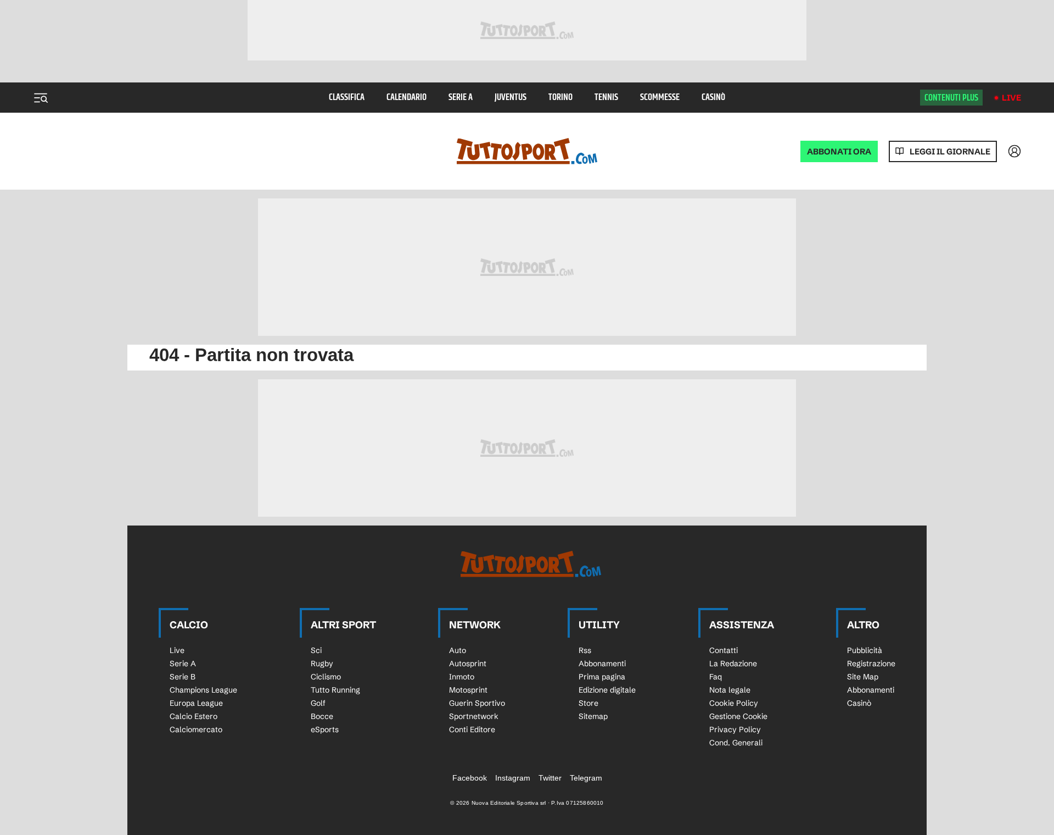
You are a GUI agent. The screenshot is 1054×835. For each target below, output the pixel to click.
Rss (585, 650)
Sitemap (593, 716)
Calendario (406, 97)
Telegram (586, 777)
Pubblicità (864, 650)
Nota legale (729, 690)
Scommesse (660, 97)
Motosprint (468, 690)
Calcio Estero (193, 716)
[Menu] (40, 98)
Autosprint (467, 663)
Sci (316, 650)
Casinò (713, 97)
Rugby (322, 663)
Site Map (862, 677)
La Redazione (733, 663)
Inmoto (461, 677)
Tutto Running (335, 690)
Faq (715, 677)
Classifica (347, 97)
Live (1011, 97)
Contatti (723, 650)
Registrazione (871, 663)
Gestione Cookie (738, 716)
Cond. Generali (736, 743)
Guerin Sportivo (477, 703)
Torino (560, 97)
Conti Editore (472, 729)
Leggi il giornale (950, 151)
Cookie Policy (733, 703)
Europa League (196, 703)
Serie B (182, 677)
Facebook (469, 777)
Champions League (203, 690)
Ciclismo (326, 677)
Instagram (512, 777)
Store (588, 703)
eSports (325, 729)
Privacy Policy (735, 729)
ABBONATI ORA (839, 151)
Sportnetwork (473, 716)
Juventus (510, 97)
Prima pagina (602, 677)
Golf (318, 703)
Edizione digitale (607, 690)
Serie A (460, 97)
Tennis (606, 97)
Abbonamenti (602, 663)
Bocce (322, 716)
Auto (457, 650)
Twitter (550, 777)
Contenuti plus (951, 98)
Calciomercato (196, 729)
